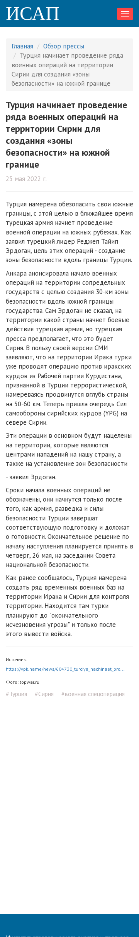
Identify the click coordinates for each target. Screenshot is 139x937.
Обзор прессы (63, 46)
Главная (22, 46)
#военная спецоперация (93, 694)
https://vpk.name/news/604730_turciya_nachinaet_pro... (65, 669)
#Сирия (44, 694)
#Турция (16, 694)
